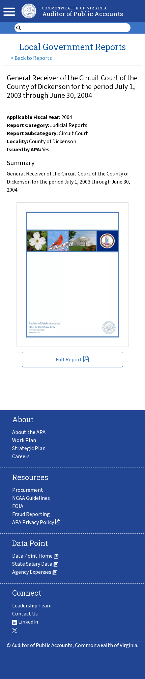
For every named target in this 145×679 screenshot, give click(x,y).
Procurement (27, 490)
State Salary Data (32, 564)
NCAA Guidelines (31, 498)
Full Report (69, 359)
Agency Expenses (32, 572)
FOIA (17, 506)
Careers (21, 456)
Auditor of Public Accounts (82, 14)
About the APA (29, 432)
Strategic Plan (29, 448)
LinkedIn (27, 622)
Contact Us (25, 613)
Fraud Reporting (31, 514)
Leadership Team (32, 605)
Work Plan (24, 440)
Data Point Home (33, 556)
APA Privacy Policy (33, 522)
